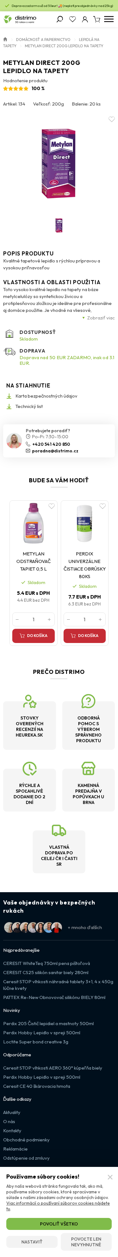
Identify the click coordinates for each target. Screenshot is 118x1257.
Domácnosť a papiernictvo (43, 39)
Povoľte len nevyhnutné (86, 1242)
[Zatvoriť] (110, 1177)
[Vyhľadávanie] (59, 19)
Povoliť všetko (59, 1224)
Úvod (5, 39)
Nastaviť (31, 1242)
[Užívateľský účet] (85, 19)
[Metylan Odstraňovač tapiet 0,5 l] (33, 523)
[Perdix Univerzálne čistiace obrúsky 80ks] (85, 523)
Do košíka (37, 635)
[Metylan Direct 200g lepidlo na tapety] (59, 162)
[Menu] (108, 19)
